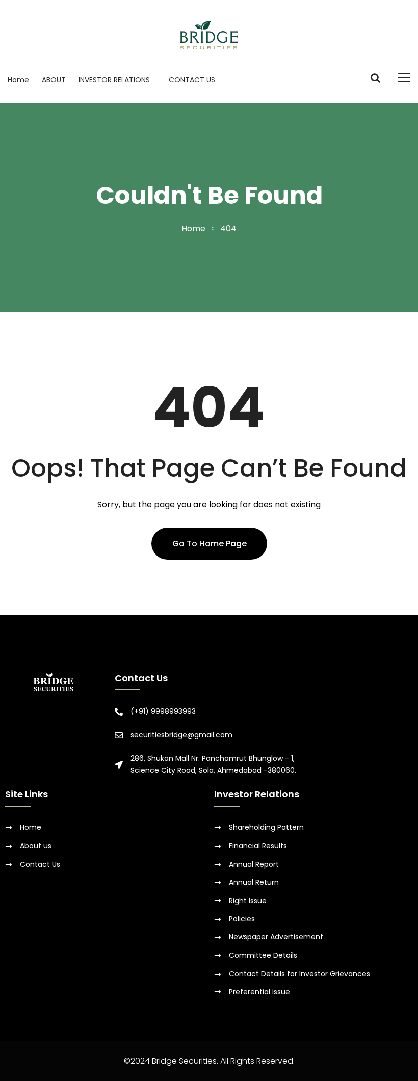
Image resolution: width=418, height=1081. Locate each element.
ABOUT (54, 80)
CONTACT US (192, 80)
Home (18, 80)
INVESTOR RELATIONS (114, 80)
